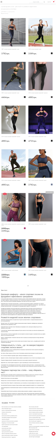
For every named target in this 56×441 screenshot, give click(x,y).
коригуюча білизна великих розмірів (10, 421)
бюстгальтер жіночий (33, 406)
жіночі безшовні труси (6, 408)
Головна (3, 6)
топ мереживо (5, 426)
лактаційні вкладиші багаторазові (9, 417)
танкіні (30, 424)
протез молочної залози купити (36, 408)
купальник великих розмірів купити (9, 415)
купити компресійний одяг (35, 417)
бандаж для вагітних (33, 431)
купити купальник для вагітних (35, 410)
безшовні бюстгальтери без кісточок (37, 419)
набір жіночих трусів (33, 433)
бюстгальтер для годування (35, 421)
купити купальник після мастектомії (9, 424)
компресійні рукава (6, 430)
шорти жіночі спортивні (34, 429)
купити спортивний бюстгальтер (9, 410)
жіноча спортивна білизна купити (9, 433)
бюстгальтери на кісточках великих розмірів (11, 406)
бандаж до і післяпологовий (8, 422)
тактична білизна (5, 419)
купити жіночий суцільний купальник (37, 415)
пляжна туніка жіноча (6, 412)
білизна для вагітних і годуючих (9, 437)
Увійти (49, 2)
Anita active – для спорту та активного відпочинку (22, 6)
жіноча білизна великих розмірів (36, 422)
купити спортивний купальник (35, 413)
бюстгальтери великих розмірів (36, 435)
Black (5, 290)
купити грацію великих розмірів (36, 412)
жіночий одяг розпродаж (34, 436)
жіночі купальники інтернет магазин (10, 435)
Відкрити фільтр (4, 13)
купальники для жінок (6, 428)
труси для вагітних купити (7, 431)
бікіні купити (4, 413)
